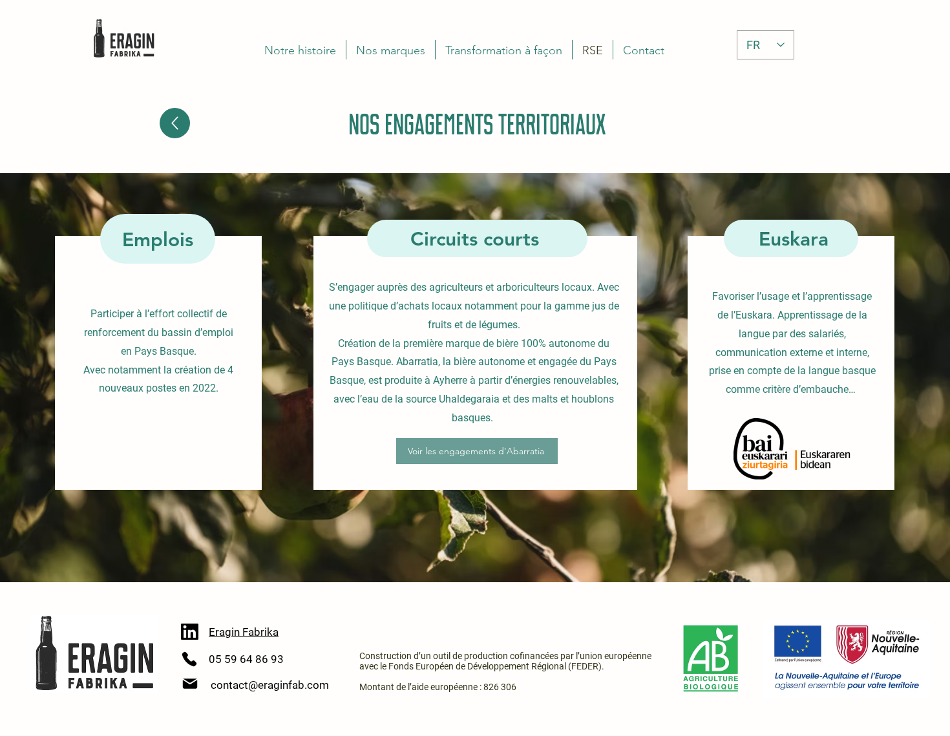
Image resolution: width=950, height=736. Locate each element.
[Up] (175, 123)
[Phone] (189, 659)
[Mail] (190, 684)
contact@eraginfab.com (270, 684)
